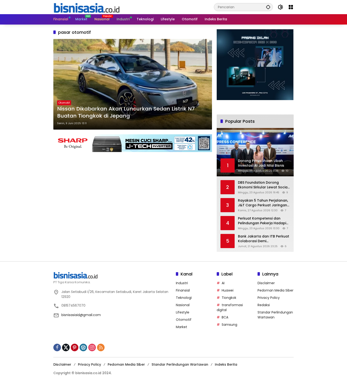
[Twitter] (66, 347)
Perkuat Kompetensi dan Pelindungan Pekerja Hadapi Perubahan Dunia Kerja (262, 220)
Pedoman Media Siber (275, 290)
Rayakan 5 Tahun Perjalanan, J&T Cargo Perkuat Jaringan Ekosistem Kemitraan (263, 202)
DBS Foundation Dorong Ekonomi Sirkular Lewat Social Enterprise (263, 185)
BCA (225, 317)
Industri (182, 283)
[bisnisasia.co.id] (86, 6)
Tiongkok (229, 297)
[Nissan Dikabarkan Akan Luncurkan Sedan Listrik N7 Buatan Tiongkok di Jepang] (132, 84)
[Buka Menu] (291, 7)
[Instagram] (92, 347)
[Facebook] (57, 347)
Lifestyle (182, 312)
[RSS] (101, 347)
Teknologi (184, 297)
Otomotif (64, 103)
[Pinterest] (74, 347)
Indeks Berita (226, 364)
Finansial (183, 290)
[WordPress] (83, 347)
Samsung (229, 324)
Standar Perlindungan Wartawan (180, 364)
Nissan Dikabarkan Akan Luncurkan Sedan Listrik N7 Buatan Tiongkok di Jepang (126, 112)
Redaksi (264, 305)
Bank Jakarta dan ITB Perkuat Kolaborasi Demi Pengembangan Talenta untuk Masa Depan (263, 238)
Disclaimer (266, 283)
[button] (268, 7)
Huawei (227, 290)
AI (223, 283)
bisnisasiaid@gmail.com (81, 315)
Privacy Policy (269, 297)
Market (181, 327)
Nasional (183, 305)
